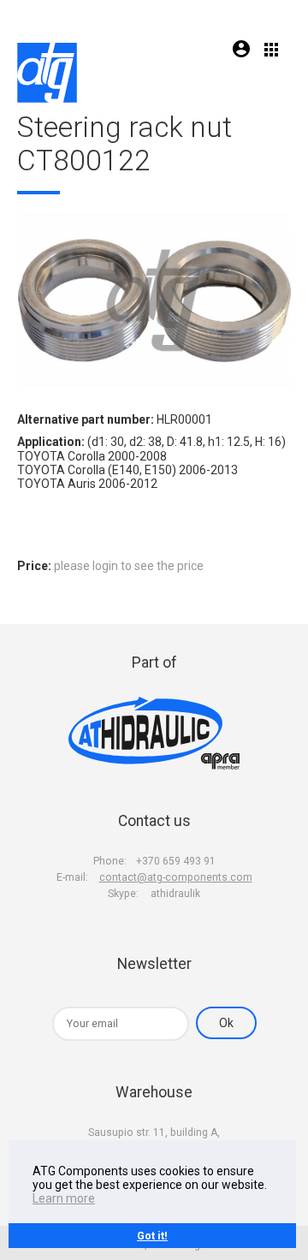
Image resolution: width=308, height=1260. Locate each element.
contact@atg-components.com (175, 877)
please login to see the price (129, 566)
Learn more (64, 1198)
